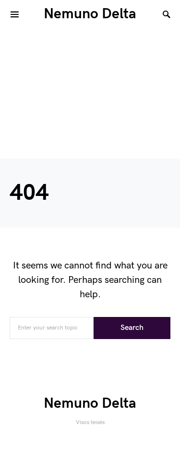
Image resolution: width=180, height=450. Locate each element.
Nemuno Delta (90, 14)
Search (132, 327)
